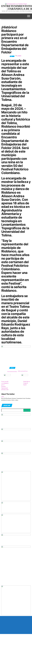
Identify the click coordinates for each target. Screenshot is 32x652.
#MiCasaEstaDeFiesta (23, 371)
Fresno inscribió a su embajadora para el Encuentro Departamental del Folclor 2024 (5, 385)
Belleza (12, 368)
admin (19, 56)
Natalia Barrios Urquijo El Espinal (26, 383)
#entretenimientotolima (12, 371)
